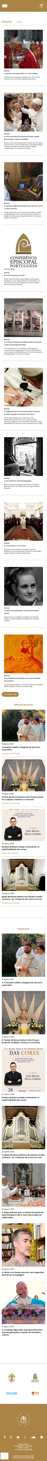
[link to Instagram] (11, 1437)
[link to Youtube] (18, 1437)
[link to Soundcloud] (33, 1437)
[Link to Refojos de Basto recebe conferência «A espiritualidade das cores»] (23, 833)
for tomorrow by (23, 1450)
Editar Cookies (23, 1448)
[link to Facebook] (4, 1437)
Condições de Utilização (23, 1446)
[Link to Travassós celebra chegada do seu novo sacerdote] (23, 733)
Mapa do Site (23, 1444)
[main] (23, 682)
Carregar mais (10, 694)
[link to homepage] (41, 5)
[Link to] (23, 55)
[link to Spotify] (41, 1437)
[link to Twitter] (25, 1437)
